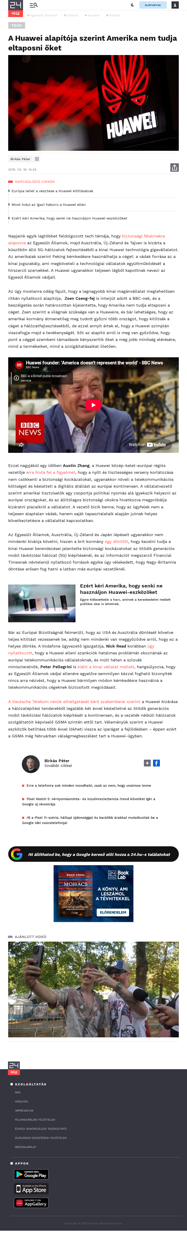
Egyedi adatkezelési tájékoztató (41, 1128)
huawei (94, 15)
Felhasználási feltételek (35, 1119)
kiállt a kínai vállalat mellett (106, 666)
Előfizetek (153, 5)
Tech (16, 25)
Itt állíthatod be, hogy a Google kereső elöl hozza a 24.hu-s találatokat (99, 854)
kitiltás (114, 15)
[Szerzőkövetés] (37, 159)
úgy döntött (116, 541)
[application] (93, 989)
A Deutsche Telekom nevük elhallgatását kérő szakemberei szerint (74, 701)
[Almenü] (34, 5)
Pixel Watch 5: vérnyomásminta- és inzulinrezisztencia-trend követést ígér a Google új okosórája (88, 801)
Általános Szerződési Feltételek (41, 1137)
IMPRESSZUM (24, 1110)
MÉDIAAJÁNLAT (25, 1147)
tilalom (72, 15)
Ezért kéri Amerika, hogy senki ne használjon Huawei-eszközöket (121, 589)
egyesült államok (43, 15)
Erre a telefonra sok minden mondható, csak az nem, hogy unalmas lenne (89, 786)
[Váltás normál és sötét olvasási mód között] (132, 5)
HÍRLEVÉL (22, 1101)
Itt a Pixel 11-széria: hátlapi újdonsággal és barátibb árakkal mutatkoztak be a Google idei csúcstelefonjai (90, 820)
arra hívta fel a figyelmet (50, 472)
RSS (18, 1092)
